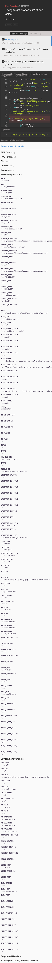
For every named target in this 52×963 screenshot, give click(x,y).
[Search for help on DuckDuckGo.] (10, 19)
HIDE (15, 25)
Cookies (5, 165)
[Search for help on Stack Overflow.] (14, 19)
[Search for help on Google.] (6, 19)
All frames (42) (35, 33)
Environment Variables (12, 758)
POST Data (6, 156)
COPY (8, 25)
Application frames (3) (19, 33)
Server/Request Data (11, 174)
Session (5, 169)
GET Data (5, 152)
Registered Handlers (11, 956)
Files (3, 161)
